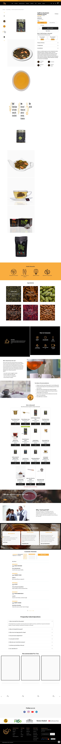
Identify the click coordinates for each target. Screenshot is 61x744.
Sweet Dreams (25, 458)
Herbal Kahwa (35, 440)
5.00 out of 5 (20, 554)
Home (4, 9)
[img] (14, 564)
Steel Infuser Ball (40, 479)
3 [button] (30, 610)
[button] (39, 15)
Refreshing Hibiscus (36, 458)
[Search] (51, 3)
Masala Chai (15, 440)
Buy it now (48, 30)
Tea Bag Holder (20, 479)
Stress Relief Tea (45, 440)
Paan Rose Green (45, 419)
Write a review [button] (43, 554)
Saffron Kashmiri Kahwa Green (43, 13)
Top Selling (8, 9)
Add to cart (50, 28)
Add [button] (15, 423)
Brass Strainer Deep (15, 419)
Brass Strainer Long (25, 419)
